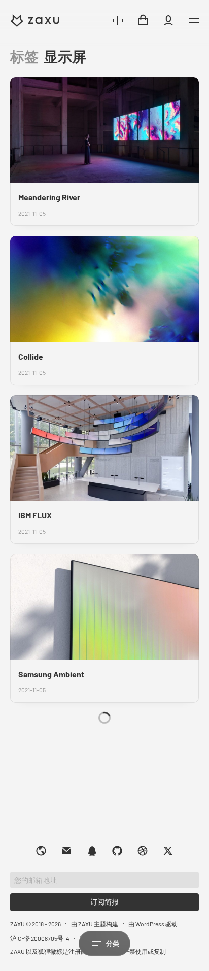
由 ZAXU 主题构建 (94, 923)
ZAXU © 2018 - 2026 (35, 923)
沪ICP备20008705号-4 (39, 938)
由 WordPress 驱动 (153, 923)
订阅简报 (104, 901)
